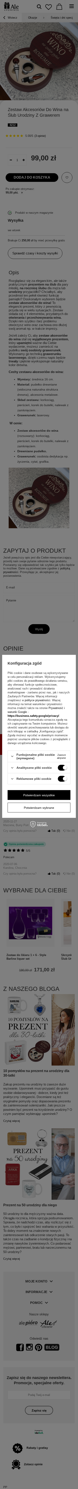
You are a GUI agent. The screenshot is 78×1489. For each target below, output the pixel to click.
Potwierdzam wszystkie (39, 795)
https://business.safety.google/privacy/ (33, 715)
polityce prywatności (37, 700)
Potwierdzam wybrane (39, 807)
